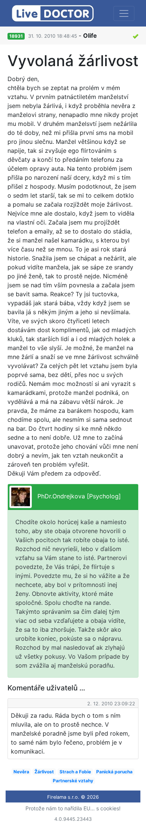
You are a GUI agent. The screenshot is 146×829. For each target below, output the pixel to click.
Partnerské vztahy (73, 780)
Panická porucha (114, 771)
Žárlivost (44, 771)
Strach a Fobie (75, 771)
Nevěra (21, 771)
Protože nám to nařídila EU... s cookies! (73, 808)
